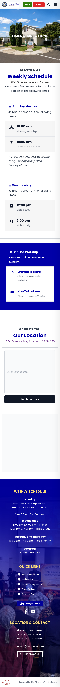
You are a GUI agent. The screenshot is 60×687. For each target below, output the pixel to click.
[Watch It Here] (30, 276)
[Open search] (48, 4)
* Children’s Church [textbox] (28, 146)
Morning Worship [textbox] (27, 131)
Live (40, 4)
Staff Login (7, 682)
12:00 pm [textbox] (24, 205)
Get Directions (30, 399)
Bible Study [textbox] (23, 209)
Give (27, 4)
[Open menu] (55, 4)
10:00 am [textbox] (24, 126)
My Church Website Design (44, 682)
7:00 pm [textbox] (23, 220)
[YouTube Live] (30, 293)
